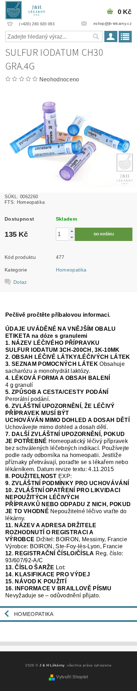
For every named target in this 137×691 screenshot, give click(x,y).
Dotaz (20, 282)
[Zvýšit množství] (71, 231)
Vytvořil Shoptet (72, 677)
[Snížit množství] (71, 237)
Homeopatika (71, 270)
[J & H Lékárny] (27, 9)
